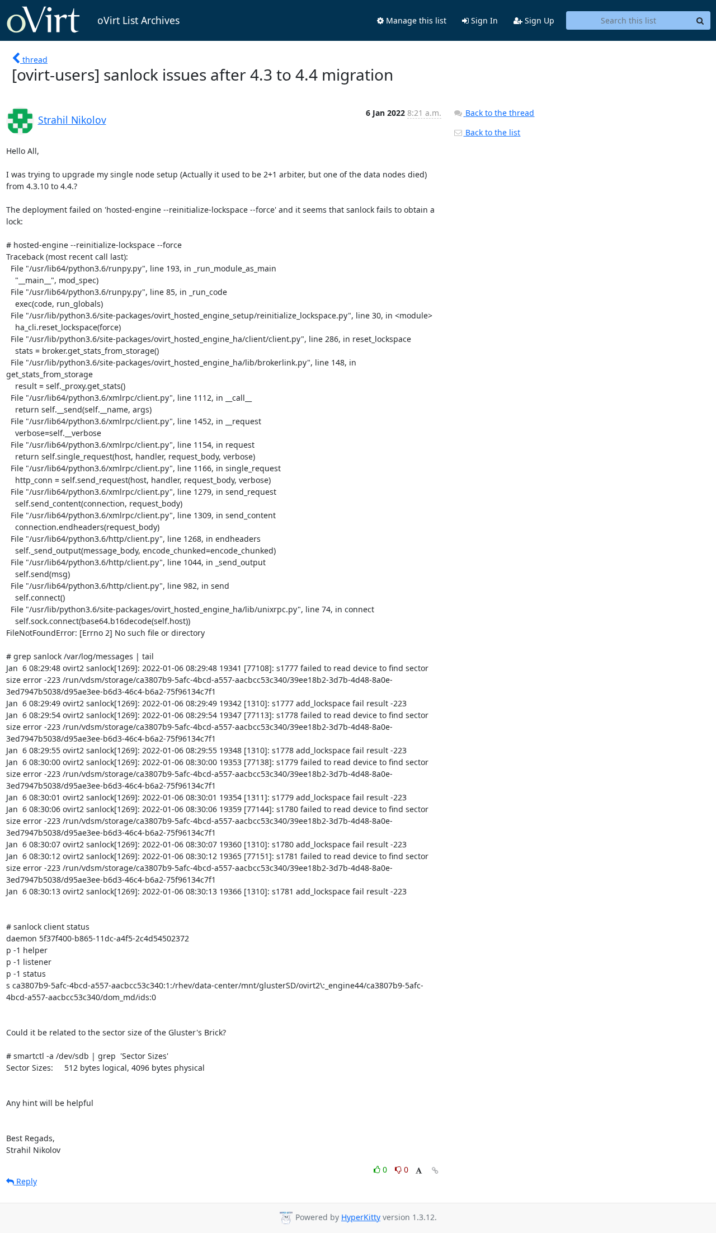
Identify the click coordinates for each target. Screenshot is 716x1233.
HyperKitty (360, 1217)
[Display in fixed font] (418, 1171)
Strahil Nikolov (72, 119)
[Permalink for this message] (435, 1170)
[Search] (700, 20)
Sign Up (538, 20)
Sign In (483, 20)
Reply (25, 1181)
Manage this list (415, 20)
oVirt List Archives (138, 20)
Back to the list (491, 132)
